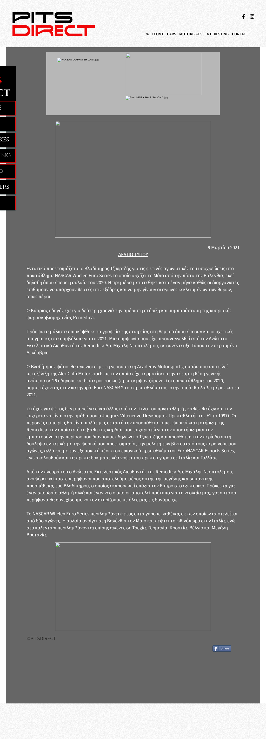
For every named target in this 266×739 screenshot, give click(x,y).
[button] (171, 34)
